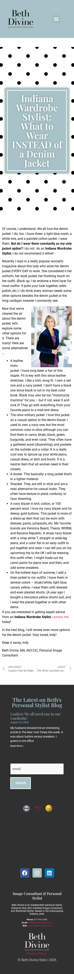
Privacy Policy (37, 954)
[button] (56, 19)
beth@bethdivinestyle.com (40, 922)
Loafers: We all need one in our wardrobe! (35, 716)
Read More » (17, 746)
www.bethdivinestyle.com (39, 926)
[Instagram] (37, 873)
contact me (60, 617)
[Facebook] (24, 873)
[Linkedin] (49, 873)
